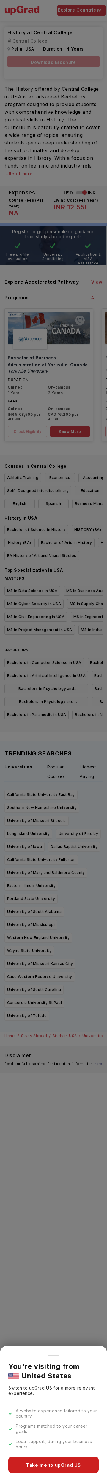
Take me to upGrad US (53, 1465)
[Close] (53, 1355)
